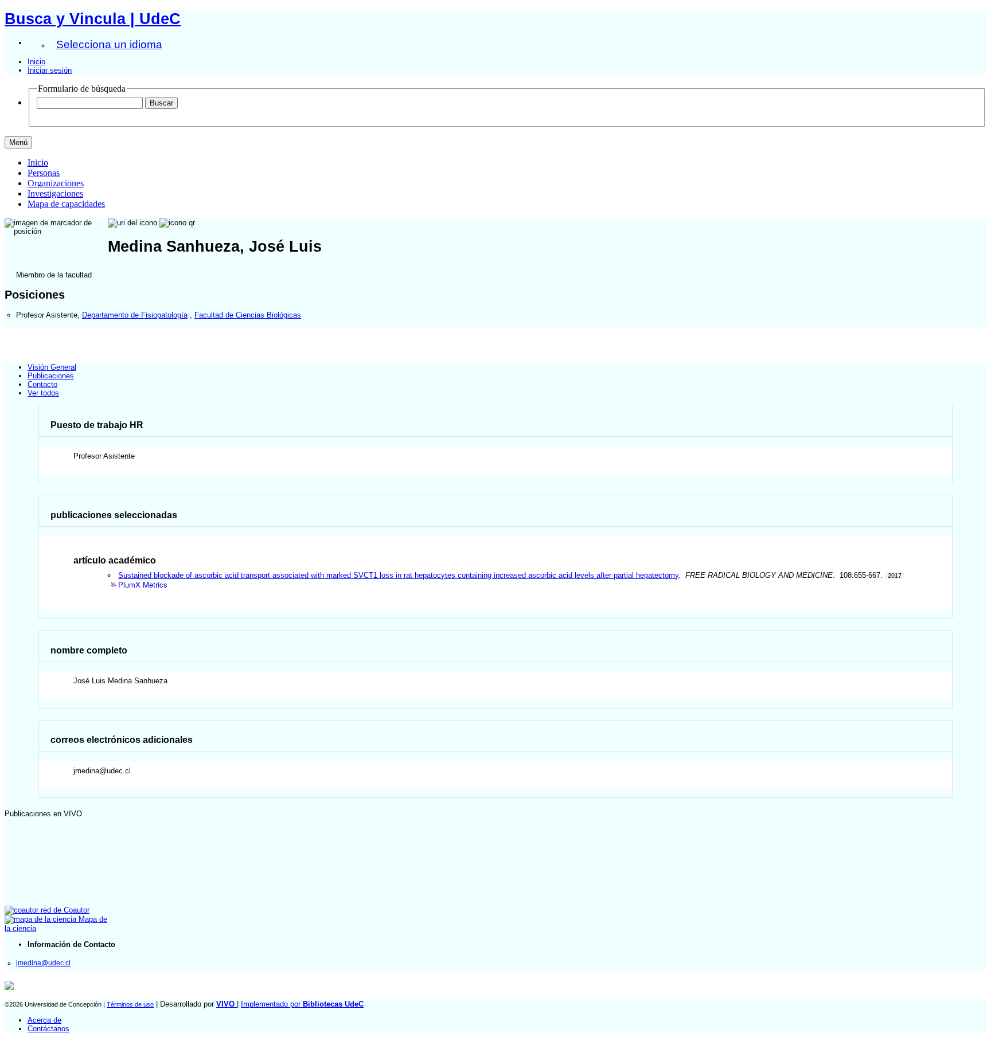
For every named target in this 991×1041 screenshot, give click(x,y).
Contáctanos (48, 1028)
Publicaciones (51, 375)
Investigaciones (55, 193)
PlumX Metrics (142, 585)
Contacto (42, 384)
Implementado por (302, 1004)
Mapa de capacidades (66, 204)
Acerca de (44, 1020)
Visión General (52, 367)
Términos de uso (130, 1004)
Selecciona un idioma (109, 44)
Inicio (36, 61)
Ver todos (43, 393)
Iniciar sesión (50, 70)
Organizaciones (56, 183)
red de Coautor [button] (63, 910)
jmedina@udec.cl (43, 962)
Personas (44, 173)
